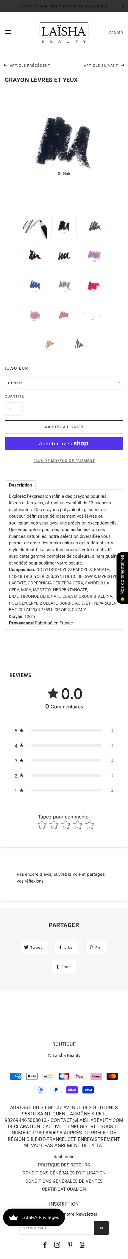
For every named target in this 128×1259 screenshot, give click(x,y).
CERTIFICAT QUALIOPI (64, 1189)
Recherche (64, 1156)
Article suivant (101, 65)
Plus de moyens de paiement (64, 460)
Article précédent (29, 65)
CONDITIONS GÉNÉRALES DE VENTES (64, 1181)
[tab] (20, 485)
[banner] (64, 32)
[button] (64, 730)
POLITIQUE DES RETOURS (64, 1165)
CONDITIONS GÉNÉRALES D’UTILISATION (64, 1173)
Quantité (14, 396)
